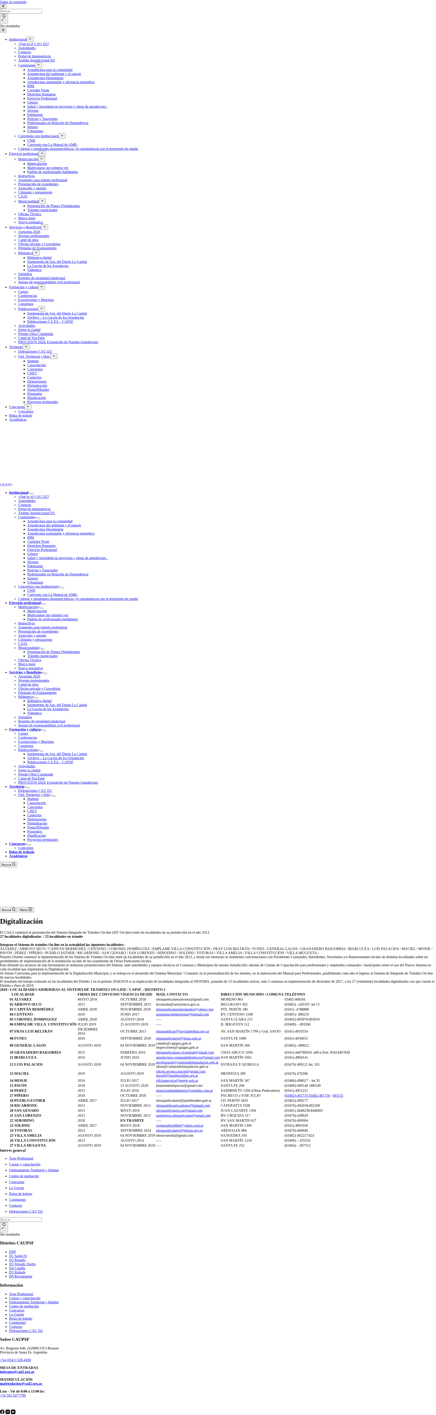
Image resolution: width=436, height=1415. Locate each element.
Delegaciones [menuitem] (37, 381)
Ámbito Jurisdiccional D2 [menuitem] (36, 60)
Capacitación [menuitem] (36, 365)
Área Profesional (21, 1158)
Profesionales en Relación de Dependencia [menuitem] (57, 123)
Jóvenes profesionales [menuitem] (33, 236)
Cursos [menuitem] (23, 292)
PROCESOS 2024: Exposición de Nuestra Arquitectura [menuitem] (58, 342)
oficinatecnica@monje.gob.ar (177, 1080)
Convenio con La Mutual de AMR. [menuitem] (52, 145)
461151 (338, 1095)
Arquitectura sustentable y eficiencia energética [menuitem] (60, 82)
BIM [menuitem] (30, 86)
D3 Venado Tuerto (22, 1264)
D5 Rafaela (17, 1272)
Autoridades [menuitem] (27, 48)
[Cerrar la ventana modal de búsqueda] (3, 6)
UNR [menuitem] (31, 140)
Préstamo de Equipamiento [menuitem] (37, 248)
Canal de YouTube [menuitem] (31, 338)
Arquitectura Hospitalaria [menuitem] (45, 78)
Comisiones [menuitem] (26, 65)
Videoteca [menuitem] (34, 270)
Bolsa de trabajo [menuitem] (20, 415)
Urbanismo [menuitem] (35, 131)
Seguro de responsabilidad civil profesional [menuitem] (49, 282)
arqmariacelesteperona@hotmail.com (182, 1014)
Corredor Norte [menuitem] (38, 90)
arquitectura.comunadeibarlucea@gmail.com (188, 1057)
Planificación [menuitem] (36, 398)
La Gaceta (16, 1188)
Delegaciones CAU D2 (26, 1211)
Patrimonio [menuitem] (35, 115)
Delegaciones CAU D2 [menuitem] (35, 351)
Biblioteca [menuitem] (25, 253)
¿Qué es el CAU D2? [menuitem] (33, 44)
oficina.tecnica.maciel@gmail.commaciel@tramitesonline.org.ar (180, 1073)
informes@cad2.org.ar (17, 1372)
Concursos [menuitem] (16, 407)
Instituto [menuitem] (33, 361)
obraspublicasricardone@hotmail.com (183, 1105)
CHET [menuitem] (32, 373)
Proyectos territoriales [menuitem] (42, 402)
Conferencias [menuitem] (27, 296)
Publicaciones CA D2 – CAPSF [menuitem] (50, 321)
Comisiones (17, 1200)
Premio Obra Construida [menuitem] (35, 334)
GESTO (6, 485)
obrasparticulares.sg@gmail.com (179, 1110)
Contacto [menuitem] (24, 52)
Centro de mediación (24, 1176)
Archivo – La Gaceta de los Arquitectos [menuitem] (55, 317)
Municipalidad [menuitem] (28, 201)
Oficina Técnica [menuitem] (29, 214)
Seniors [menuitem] (32, 127)
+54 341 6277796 (13, 1395)
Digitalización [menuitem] (37, 385)
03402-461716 (319, 1095)
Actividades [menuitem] (26, 326)
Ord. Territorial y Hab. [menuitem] (34, 356)
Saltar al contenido (13, 2)
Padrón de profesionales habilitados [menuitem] (52, 172)
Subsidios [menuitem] (25, 274)
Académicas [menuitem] (18, 419)
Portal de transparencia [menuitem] (34, 56)
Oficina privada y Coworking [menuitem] (39, 244)
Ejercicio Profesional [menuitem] (42, 98)
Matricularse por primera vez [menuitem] (47, 168)
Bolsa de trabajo (20, 1194)
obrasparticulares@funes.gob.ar (178, 1038)
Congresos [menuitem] (25, 304)
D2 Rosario (17, 1260)
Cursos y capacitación (24, 1164)
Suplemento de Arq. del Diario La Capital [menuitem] (57, 262)
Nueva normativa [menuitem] (30, 222)
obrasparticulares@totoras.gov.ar (179, 1130)
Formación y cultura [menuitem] (23, 287)
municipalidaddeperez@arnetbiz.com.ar (184, 1090)
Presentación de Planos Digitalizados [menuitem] (53, 206)
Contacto (15, 1205)
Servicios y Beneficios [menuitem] (25, 227)
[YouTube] (13, 1413)
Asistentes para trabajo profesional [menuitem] (42, 180)
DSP (12, 1252)
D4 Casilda (17, 1268)
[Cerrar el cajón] (3, 30)
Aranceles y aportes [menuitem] (32, 188)
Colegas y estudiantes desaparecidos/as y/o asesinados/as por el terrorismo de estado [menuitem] (78, 149)
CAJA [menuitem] (22, 196)
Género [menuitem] (32, 102)
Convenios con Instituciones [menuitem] (38, 136)
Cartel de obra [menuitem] (28, 240)
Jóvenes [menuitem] (33, 111)
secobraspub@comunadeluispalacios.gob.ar (187, 1062)
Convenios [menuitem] (35, 369)
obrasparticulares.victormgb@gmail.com (185, 1052)
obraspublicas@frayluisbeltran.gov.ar (182, 1031)
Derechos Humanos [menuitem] (41, 94)
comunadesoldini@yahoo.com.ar (179, 1125)
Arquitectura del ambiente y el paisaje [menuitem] (54, 74)
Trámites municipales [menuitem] (42, 210)
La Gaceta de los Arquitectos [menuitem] (48, 266)
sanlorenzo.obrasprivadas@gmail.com (183, 1115)
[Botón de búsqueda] (4, 19)
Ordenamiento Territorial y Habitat (34, 1170)
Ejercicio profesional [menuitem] (24, 154)
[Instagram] (8, 1413)
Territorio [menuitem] (15, 347)
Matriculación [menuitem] (28, 159)
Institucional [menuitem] (18, 39)
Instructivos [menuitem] (26, 176)
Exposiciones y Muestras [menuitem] (36, 300)
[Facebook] (2, 1413)
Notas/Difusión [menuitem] (38, 390)
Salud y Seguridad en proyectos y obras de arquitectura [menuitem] (67, 106)
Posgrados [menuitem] (34, 394)
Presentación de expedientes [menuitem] (38, 184)
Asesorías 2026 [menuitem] (29, 232)
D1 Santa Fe (18, 1256)
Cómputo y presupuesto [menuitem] (35, 192)
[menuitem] (30, 39)
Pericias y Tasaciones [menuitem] (42, 119)
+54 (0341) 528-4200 (15, 1360)
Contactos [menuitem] (34, 377)
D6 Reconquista (20, 1276)
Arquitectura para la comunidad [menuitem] (49, 70)
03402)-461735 (297, 1095)
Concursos (16, 1182)
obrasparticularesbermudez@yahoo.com (184, 1009)
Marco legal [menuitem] (26, 218)
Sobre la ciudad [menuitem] (29, 330)
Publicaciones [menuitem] (28, 309)
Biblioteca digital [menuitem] (39, 257)
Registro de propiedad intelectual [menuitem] (41, 278)
